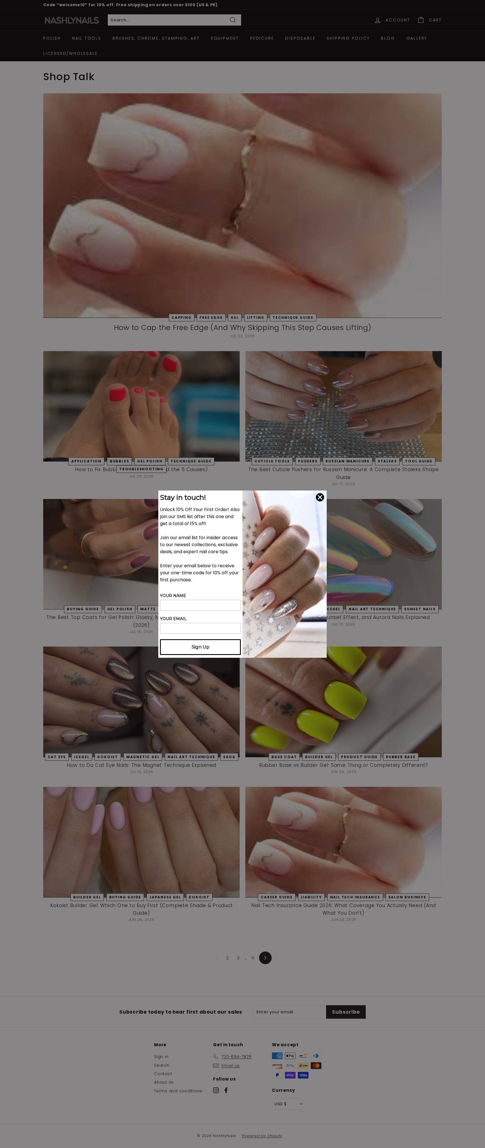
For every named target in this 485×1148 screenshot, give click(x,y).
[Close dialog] (319, 497)
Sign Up (200, 647)
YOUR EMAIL (173, 618)
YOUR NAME (173, 595)
